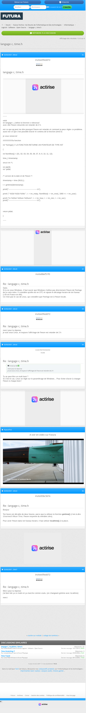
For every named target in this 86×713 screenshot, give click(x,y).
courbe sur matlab (34, 635)
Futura (13, 695)
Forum (8, 25)
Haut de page (70, 695)
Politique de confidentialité (55, 695)
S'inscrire (64, 2)
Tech (17, 669)
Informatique (69, 25)
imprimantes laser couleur (30, 671)
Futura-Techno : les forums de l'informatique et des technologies (37, 25)
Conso (27, 695)
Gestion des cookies (37, 695)
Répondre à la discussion (43, 33)
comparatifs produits (46, 669)
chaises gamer (58, 671)
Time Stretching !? (8, 651)
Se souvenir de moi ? (55, 7)
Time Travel (5, 656)
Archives (20, 695)
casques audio (46, 671)
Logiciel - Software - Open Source (13, 27)
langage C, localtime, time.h (11, 647)
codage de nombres (50, 635)
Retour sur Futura (21, 2)
